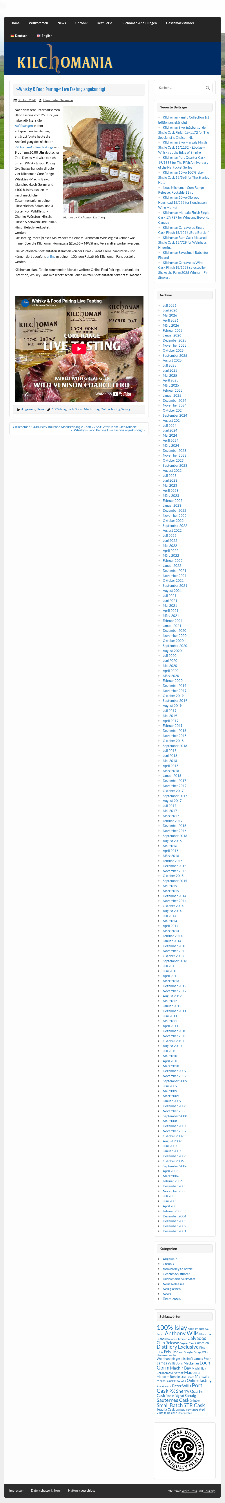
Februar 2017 (173, 821)
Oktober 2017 (173, 791)
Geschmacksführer (180, 23)
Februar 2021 (173, 621)
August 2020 (172, 651)
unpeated (198, 1409)
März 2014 (171, 931)
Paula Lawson (164, 1386)
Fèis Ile (170, 1351)
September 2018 (175, 746)
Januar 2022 (172, 565)
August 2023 (172, 470)
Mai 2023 (170, 485)
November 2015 (175, 871)
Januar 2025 (172, 395)
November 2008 (175, 1111)
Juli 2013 (169, 966)
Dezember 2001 (174, 1231)
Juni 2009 (170, 1086)
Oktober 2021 (173, 580)
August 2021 (172, 590)
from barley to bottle (178, 1269)
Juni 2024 (170, 430)
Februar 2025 (173, 390)
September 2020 (175, 646)
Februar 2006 (173, 1181)
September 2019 (175, 700)
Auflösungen (24, 126)
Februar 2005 (173, 1211)
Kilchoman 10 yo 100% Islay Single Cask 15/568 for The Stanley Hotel (183, 177)
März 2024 (171, 445)
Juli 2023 (169, 475)
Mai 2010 (170, 1056)
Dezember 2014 (174, 896)
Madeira (192, 1372)
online (51, 256)
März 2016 (171, 856)
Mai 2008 (170, 1121)
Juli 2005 (169, 1196)
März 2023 (171, 495)
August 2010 (172, 1046)
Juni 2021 (170, 601)
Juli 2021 (169, 596)
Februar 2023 (173, 500)
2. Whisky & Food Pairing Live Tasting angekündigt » (108, 430)
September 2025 (175, 355)
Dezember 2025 (174, 340)
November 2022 (175, 515)
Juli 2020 (169, 655)
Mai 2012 (170, 1001)
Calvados (196, 1338)
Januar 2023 (172, 505)
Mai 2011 (170, 1021)
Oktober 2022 (173, 520)
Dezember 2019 (174, 686)
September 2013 (175, 961)
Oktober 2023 (173, 460)
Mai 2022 (170, 545)
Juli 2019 (169, 711)
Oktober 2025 (173, 350)
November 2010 (175, 1036)
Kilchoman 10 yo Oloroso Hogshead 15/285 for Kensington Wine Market (182, 202)
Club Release (168, 1342)
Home (15, 23)
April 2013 (170, 976)
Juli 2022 (169, 535)
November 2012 (175, 991)
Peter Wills (181, 1385)
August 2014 (172, 911)
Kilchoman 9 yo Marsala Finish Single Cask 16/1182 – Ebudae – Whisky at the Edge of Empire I (182, 147)
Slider (195, 1400)
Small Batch (170, 1405)
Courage (209, 1491)
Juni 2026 (170, 310)
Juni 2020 (170, 660)
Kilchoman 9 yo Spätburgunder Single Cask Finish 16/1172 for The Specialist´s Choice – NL (183, 132)
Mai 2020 (170, 666)
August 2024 (172, 420)
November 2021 (175, 576)
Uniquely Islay (183, 1409)
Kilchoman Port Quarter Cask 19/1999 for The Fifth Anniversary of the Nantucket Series (183, 162)
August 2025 (172, 360)
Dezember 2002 (174, 1226)
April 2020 (170, 671)
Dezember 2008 (174, 1106)
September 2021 (175, 585)
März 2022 (171, 555)
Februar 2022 (173, 560)
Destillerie (104, 23)
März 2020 (171, 676)
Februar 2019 (173, 725)
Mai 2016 (170, 846)
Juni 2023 (170, 480)
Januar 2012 (172, 1006)
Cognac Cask (187, 1343)
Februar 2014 (173, 936)
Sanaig (125, 409)
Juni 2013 (170, 971)
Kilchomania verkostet (179, 1279)
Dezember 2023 (174, 450)
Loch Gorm (75, 409)
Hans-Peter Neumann (58, 100)
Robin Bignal (175, 1396)
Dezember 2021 (174, 570)
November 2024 (175, 405)
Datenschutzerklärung (46, 1490)
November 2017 (175, 786)
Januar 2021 (172, 626)
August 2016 (172, 841)
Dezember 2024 (174, 400)
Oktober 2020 (173, 641)
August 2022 (172, 530)
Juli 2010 (169, 1051)
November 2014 (175, 901)
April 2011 (170, 1026)
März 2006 (171, 1176)
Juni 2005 (170, 1201)
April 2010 (170, 1061)
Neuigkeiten (172, 1289)
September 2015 (175, 881)
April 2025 (170, 380)
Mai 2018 (170, 761)
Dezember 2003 (174, 1221)
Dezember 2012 (174, 986)
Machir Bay (91, 409)
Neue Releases (173, 1284)
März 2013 (171, 981)
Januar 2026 (172, 335)
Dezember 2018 (174, 731)
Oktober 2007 (173, 1136)
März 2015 (171, 891)
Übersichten (172, 1299)
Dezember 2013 (174, 946)
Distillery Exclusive (178, 1347)
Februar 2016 (173, 861)
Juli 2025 (169, 365)
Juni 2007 (170, 1146)
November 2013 (175, 951)
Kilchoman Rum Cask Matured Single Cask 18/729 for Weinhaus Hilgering (182, 243)
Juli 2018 (169, 750)
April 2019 (170, 721)
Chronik (81, 23)
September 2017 (175, 796)
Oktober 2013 (173, 956)
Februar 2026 (173, 330)
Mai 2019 (170, 716)
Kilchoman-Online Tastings (34, 147)
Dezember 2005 (174, 1186)
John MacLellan (187, 1363)
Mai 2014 (170, 921)
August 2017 (172, 801)
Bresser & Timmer (176, 1339)
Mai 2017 (170, 811)
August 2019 (172, 705)
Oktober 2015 (173, 876)
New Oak (180, 1380)
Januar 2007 (172, 1151)
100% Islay (59, 409)
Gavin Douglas (184, 1352)
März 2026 (171, 325)
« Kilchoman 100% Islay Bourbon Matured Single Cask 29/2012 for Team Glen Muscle (75, 427)
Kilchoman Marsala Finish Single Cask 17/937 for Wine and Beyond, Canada (183, 218)
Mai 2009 (170, 1091)
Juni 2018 (170, 756)
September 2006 (175, 1166)
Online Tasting (110, 409)
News (62, 23)
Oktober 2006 (173, 1161)
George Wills (201, 1352)
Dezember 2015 (174, 866)
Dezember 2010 (174, 1031)
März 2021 (171, 615)
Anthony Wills (182, 1333)
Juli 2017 (169, 806)
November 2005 (175, 1191)
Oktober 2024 (173, 410)
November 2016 (175, 831)
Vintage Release (167, 1413)
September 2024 (175, 415)
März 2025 (171, 385)
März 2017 (171, 816)
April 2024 (170, 440)
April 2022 (170, 551)
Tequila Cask (166, 1409)
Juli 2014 (169, 916)
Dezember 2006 (174, 1156)
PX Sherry (179, 1391)
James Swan (202, 1359)
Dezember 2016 (174, 826)
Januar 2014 (172, 941)
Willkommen (38, 23)
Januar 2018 (172, 776)
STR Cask (194, 1405)
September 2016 (175, 836)
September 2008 (175, 1116)
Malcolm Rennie (168, 1377)
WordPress (189, 1491)
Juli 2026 (169, 305)
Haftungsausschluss (81, 1490)
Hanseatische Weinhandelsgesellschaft (175, 1356)
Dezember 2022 (174, 510)
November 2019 (175, 691)
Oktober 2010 (173, 1041)
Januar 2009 (172, 1101)
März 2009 (171, 1096)
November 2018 (175, 736)
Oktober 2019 (173, 696)
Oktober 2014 (173, 906)
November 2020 (175, 635)
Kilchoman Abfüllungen (139, 23)
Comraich (202, 1343)
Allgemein (28, 409)
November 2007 (175, 1131)
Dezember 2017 (174, 781)
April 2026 (170, 320)
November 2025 (175, 345)
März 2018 (171, 771)
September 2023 (175, 465)
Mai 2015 (170, 886)
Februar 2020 (173, 680)
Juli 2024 (169, 425)
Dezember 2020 (174, 630)
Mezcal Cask (165, 1380)
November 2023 (175, 455)
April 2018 (170, 766)
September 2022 (175, 525)
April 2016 (170, 851)
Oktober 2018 (173, 741)
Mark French (187, 1376)
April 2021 (170, 610)
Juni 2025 (170, 370)
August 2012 (172, 996)
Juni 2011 (170, 1016)
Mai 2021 (170, 605)
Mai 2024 (170, 435)
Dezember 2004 (174, 1216)
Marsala (202, 1376)
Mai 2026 (170, 315)
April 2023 (170, 490)
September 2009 (175, 1081)
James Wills (166, 1363)
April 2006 (170, 1171)
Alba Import (196, 1328)
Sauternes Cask (173, 1400)
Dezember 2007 (174, 1126)
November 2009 (175, 1076)
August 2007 (172, 1141)
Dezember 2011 (174, 1011)
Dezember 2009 (174, 1071)
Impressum (16, 1490)
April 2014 (170, 926)
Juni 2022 (170, 540)
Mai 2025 (170, 375)
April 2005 (170, 1206)
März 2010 (171, 1066)
